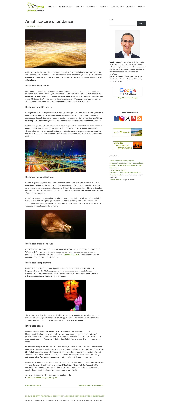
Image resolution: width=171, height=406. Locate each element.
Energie (103, 7)
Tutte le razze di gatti (117, 170)
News (140, 7)
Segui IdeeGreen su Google (127, 98)
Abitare (51, 7)
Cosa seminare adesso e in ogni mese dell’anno (126, 163)
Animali (79, 7)
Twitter (30, 377)
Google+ (45, 377)
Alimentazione (65, 7)
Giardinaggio (116, 7)
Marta (39, 26)
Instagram (53, 377)
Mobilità (129, 7)
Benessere (91, 7)
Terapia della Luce (71, 254)
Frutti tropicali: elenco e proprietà (122, 161)
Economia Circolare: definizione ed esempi (125, 172)
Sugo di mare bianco (33, 385)
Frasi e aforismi (115, 179)
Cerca (112, 20)
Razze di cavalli (115, 175)
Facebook (37, 377)
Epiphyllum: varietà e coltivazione (90, 385)
